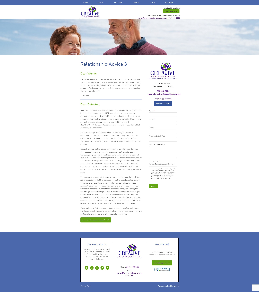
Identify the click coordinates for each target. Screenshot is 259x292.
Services (118, 2)
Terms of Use (154, 161)
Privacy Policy (85, 286)
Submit (153, 186)
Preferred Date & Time (157, 136)
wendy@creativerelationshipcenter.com (152, 18)
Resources (168, 2)
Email (151, 119)
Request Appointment (171, 11)
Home (86, 2)
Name (151, 111)
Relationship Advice (163, 103)
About (100, 2)
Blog (152, 2)
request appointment (163, 99)
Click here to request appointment (95, 220)
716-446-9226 (174, 18)
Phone (151, 128)
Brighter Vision (173, 286)
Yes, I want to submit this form (163, 164)
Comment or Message (157, 145)
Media (136, 2)
